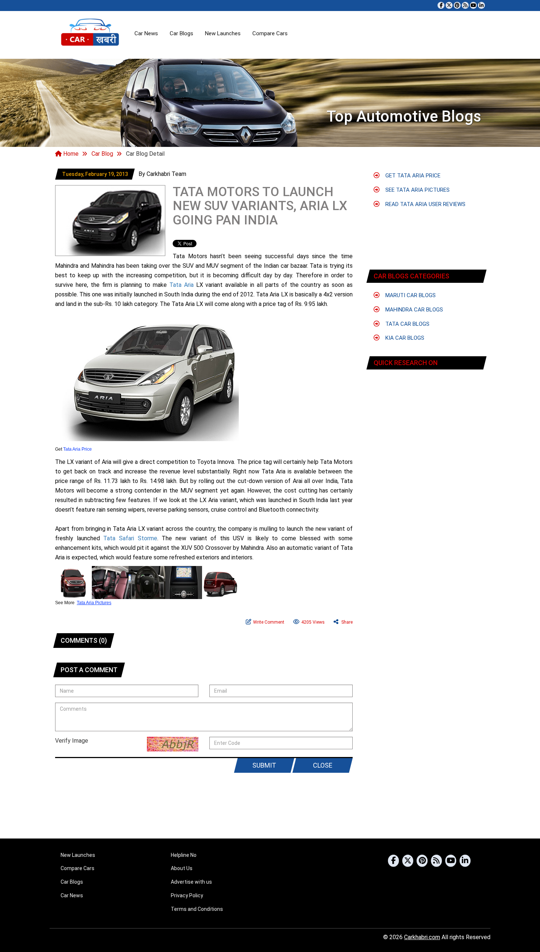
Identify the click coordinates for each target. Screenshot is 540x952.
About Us (181, 868)
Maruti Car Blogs (410, 295)
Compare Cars (270, 33)
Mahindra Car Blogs (413, 309)
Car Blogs (181, 33)
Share (346, 622)
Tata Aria (181, 284)
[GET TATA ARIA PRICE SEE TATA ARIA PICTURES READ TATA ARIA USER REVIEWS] (426, 396)
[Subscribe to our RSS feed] (465, 5)
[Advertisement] (426, 215)
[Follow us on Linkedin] (481, 5)
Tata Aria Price (77, 449)
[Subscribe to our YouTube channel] (473, 5)
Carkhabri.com (422, 937)
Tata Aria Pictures (94, 602)
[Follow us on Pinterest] (457, 5)
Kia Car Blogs (404, 338)
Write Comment (268, 622)
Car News (146, 33)
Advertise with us (191, 882)
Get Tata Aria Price (412, 175)
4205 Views (313, 622)
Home (70, 153)
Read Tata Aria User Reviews (424, 204)
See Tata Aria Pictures (417, 190)
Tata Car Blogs (406, 324)
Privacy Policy (187, 895)
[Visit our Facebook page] (441, 5)
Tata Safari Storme (130, 538)
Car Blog (102, 153)
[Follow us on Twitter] (449, 5)
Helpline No (184, 855)
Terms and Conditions (197, 909)
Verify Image (71, 740)
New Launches (223, 33)
